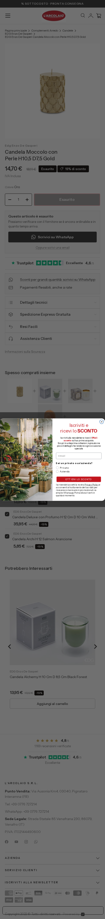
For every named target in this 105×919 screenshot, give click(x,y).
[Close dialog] (102, 422)
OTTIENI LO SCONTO (78, 479)
